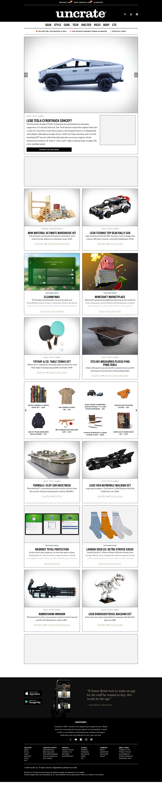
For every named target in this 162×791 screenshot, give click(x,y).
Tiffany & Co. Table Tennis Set (52, 361)
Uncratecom (65, 2)
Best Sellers (48, 752)
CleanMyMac (52, 297)
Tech (76, 25)
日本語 (83, 756)
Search (125, 14)
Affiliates (104, 754)
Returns (65, 754)
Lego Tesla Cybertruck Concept (49, 120)
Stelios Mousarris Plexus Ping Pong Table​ (110, 363)
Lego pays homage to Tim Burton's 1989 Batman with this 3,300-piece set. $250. (110, 490)
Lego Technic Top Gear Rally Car (110, 233)
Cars (67, 25)
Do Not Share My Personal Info (126, 757)
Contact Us (67, 752)
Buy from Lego (116, 496)
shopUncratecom (82, 2)
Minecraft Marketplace (110, 297)
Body (106, 25)
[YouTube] (75, 739)
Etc (114, 25)
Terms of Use (124, 750)
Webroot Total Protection (52, 549)
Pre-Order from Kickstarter (58, 625)
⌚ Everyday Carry (118, 31)
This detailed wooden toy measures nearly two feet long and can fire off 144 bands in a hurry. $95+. (52, 618)
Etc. (25, 760)
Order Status (68, 750)
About (102, 750)
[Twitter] (70, 739)
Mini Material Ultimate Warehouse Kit (52, 233)
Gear (48, 25)
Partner (45, 229)
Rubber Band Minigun (52, 614)
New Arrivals (48, 750)
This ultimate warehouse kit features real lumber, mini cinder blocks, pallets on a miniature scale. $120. (52, 237)
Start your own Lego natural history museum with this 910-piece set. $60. (110, 618)
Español (84, 750)
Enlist (102, 756)
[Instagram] (86, 739)
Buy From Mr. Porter (58, 372)
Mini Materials (56, 229)
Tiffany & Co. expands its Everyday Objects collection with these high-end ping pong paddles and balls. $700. (52, 366)
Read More (39, 243)
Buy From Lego (116, 243)
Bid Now (58, 496)
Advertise (104, 752)
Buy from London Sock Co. (110, 563)
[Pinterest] (91, 739)
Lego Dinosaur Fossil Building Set (110, 614)
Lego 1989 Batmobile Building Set (110, 485)
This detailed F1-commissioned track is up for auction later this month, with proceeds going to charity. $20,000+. (52, 490)
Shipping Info (67, 756)
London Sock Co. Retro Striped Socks (110, 549)
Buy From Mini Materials (58, 243)
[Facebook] (81, 739)
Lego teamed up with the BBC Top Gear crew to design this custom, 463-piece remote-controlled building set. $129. (110, 237)
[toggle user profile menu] (131, 14)
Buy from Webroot (52, 563)
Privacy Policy (125, 752)
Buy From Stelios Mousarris (116, 375)
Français (85, 752)
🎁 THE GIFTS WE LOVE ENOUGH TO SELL (51, 31)
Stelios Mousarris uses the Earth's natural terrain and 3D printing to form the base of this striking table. (110, 369)
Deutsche (85, 754)
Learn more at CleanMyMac (52, 311)
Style (57, 25)
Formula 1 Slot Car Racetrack (52, 485)
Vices (97, 25)
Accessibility (124, 754)
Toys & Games (38, 116)
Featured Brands (50, 754)
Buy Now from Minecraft (110, 311)
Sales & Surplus (50, 756)
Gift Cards (47, 758)
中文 (82, 758)
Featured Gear (51, 293)
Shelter (86, 25)
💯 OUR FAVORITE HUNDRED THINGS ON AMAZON (88, 31)
